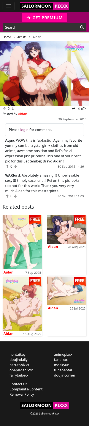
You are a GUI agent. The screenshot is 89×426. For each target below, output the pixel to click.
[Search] (82, 27)
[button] (6, 73)
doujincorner (64, 375)
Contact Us (18, 384)
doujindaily (18, 359)
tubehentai (63, 370)
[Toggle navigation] (9, 6)
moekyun (61, 364)
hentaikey (17, 354)
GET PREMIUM (47, 18)
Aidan (8, 272)
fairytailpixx (19, 375)
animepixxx (63, 354)
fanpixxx (61, 359)
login (24, 129)
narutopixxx (19, 364)
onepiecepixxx (21, 370)
